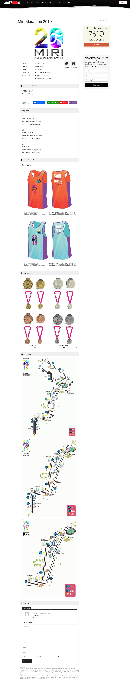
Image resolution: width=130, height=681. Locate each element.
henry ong (34, 613)
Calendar (109, 21)
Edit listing (102, 21)
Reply (32, 617)
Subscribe (96, 85)
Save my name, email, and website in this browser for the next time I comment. (46, 657)
